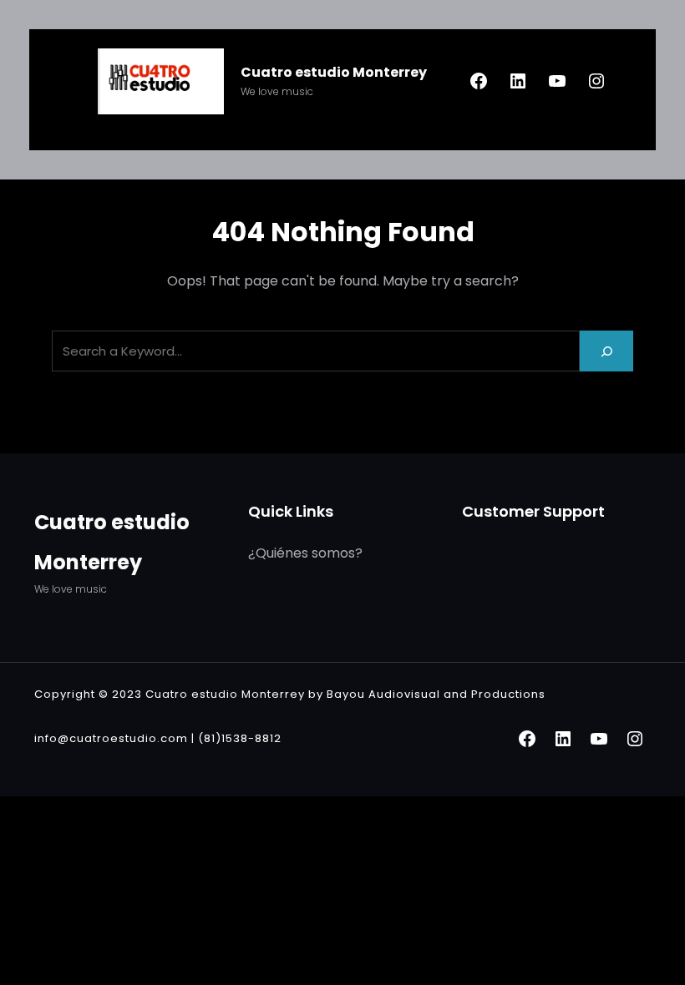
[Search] (606, 351)
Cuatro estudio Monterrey (334, 72)
